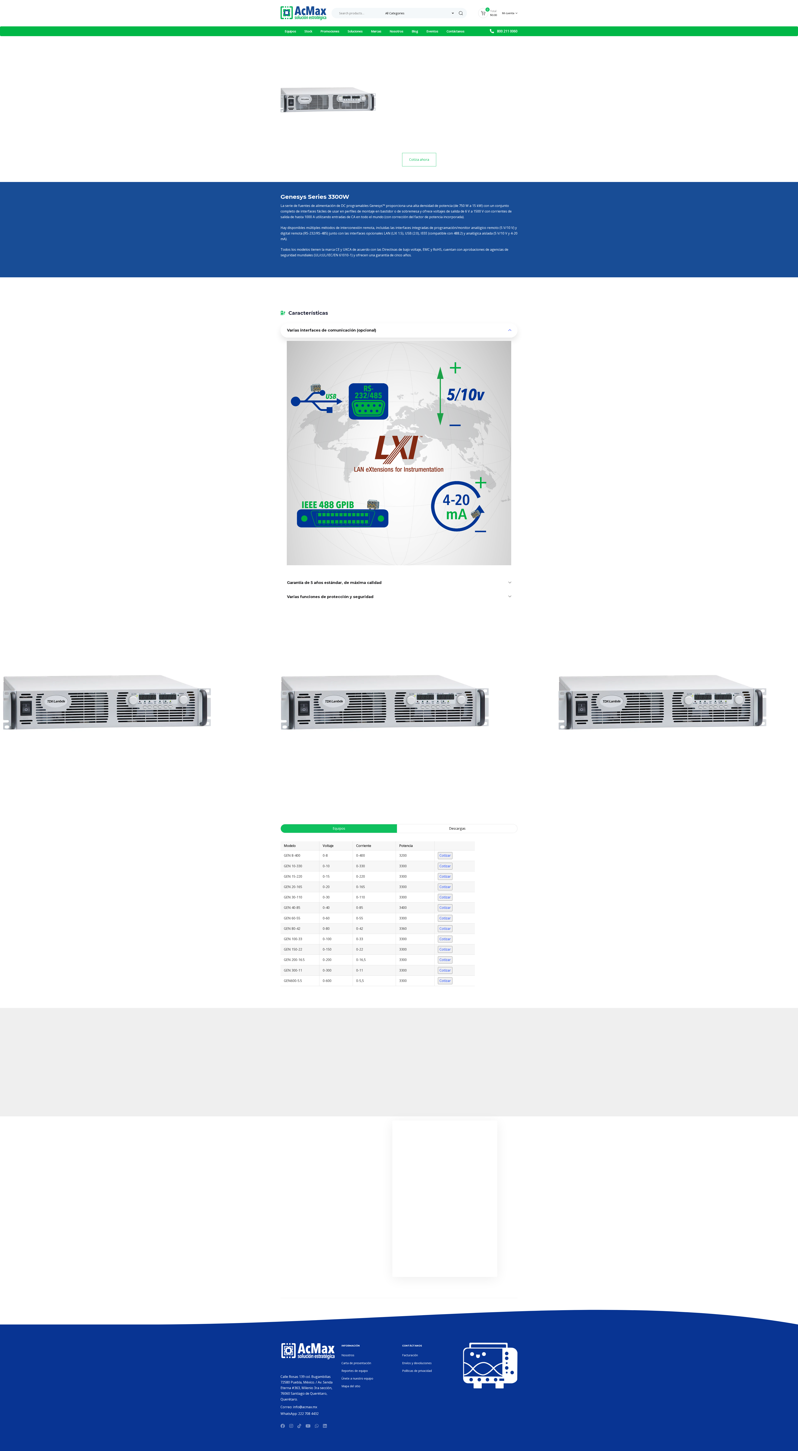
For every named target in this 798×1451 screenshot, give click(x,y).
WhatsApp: (289, 1413)
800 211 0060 (507, 31)
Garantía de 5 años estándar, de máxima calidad (334, 582)
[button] (510, 13)
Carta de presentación (356, 1363)
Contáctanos (455, 31)
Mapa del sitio (350, 1386)
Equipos (290, 31)
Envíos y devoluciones (417, 1363)
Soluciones (355, 31)
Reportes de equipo (354, 1371)
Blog (415, 31)
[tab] (399, 330)
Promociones (329, 31)
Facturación (410, 1355)
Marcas (376, 31)
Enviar (445, 1263)
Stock (308, 31)
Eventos (432, 31)
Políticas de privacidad (417, 1371)
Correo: (287, 1407)
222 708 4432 (308, 1413)
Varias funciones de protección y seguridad (330, 597)
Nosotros (396, 31)
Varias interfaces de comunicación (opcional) (331, 330)
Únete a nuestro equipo (357, 1378)
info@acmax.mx (305, 1407)
